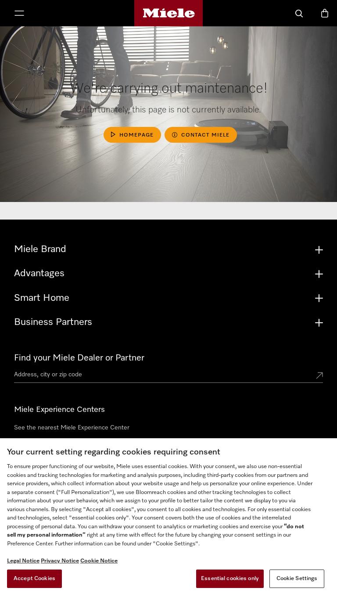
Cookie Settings (297, 578)
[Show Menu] (19, 14)
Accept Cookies (34, 578)
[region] (168, 516)
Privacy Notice (60, 561)
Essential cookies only (230, 578)
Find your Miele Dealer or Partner (79, 357)
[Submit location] (319, 376)
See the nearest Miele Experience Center (71, 428)
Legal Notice (23, 561)
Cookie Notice (99, 561)
